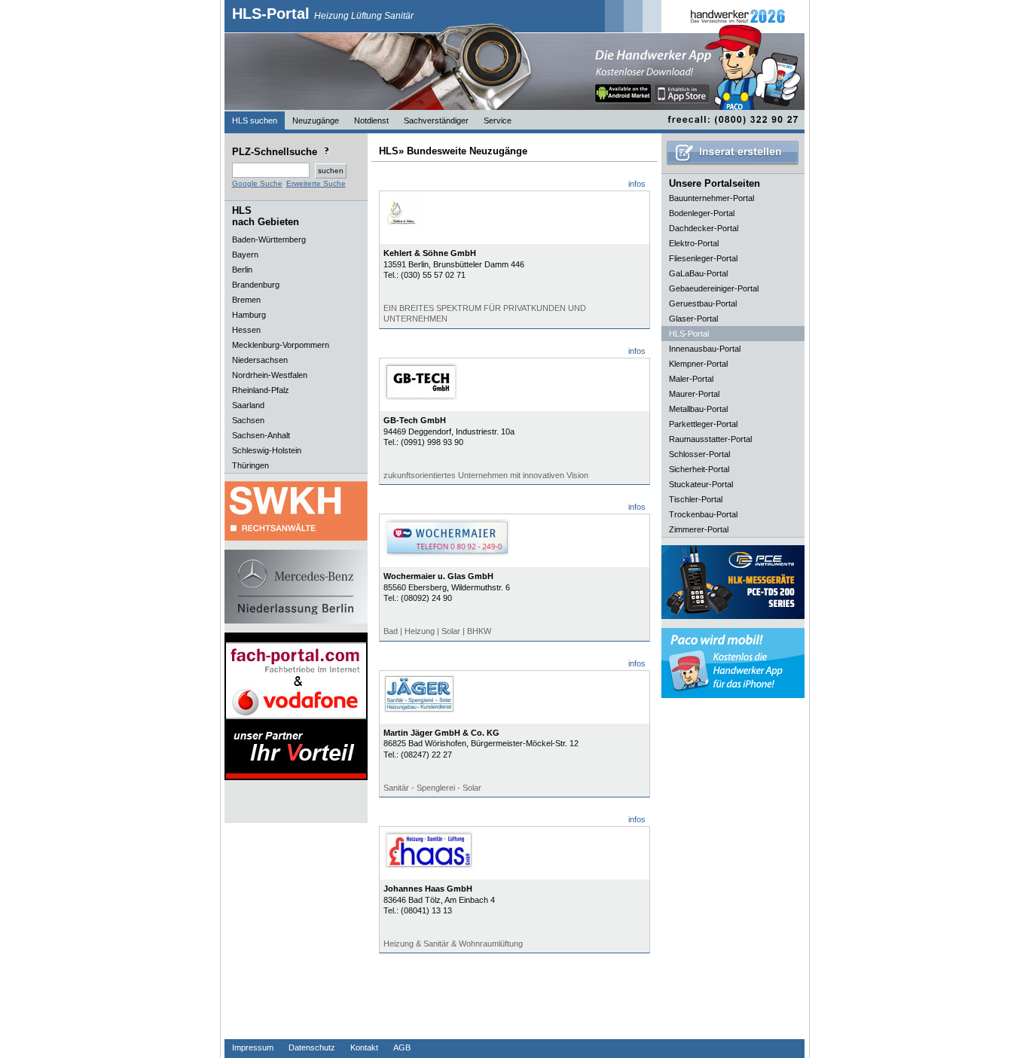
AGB (402, 1047)
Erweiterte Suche (316, 183)
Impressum (252, 1047)
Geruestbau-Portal (703, 303)
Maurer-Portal (694, 393)
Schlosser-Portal (699, 454)
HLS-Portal (323, 13)
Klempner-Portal (698, 363)
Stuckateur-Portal (701, 484)
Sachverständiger (436, 120)
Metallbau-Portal (698, 408)
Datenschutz (312, 1047)
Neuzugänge (315, 120)
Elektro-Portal (694, 243)
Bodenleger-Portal (701, 213)
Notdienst (371, 120)
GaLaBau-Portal (698, 273)
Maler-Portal (691, 378)
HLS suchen (254, 120)
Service (497, 120)
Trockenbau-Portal (703, 514)
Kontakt (364, 1047)
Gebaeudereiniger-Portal (714, 288)
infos (637, 183)
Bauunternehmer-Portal (711, 198)
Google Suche (257, 183)
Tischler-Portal (695, 499)
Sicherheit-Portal (699, 469)
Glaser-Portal (693, 318)
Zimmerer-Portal (698, 529)
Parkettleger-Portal (703, 423)
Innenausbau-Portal (704, 348)
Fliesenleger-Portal (703, 258)
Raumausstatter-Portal (710, 439)
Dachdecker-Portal (703, 228)
